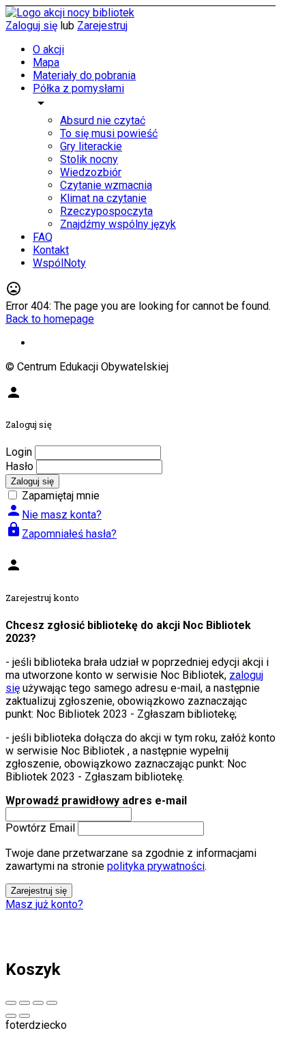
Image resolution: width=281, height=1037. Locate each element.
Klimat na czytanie (103, 198)
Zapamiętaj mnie (61, 495)
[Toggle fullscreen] (38, 1003)
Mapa (46, 62)
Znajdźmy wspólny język (118, 224)
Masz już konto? (44, 904)
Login (18, 452)
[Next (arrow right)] (24, 1016)
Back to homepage (49, 318)
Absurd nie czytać (102, 120)
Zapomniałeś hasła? (61, 533)
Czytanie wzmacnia (106, 185)
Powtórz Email (40, 827)
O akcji (48, 49)
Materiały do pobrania (84, 75)
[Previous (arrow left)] (10, 1016)
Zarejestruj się (39, 891)
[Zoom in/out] (51, 1003)
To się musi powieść (109, 133)
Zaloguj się (31, 25)
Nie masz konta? (53, 514)
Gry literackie (91, 146)
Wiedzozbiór (90, 172)
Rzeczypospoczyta (106, 211)
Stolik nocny (89, 159)
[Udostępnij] (24, 1003)
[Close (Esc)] (10, 1003)
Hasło (19, 466)
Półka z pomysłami (78, 88)
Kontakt (51, 250)
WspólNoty (59, 263)
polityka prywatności (156, 866)
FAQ (43, 237)
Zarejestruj (102, 25)
